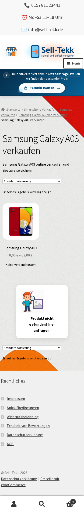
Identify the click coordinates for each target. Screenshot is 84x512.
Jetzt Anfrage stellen (64, 74)
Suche (42, 504)
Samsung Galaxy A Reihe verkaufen (43, 115)
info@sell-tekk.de (45, 29)
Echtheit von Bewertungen (28, 425)
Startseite (13, 109)
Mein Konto (14, 504)
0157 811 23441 (45, 5)
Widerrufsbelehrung (23, 416)
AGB (10, 443)
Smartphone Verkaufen (40, 109)
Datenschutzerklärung (25, 434)
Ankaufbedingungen (23, 407)
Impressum (16, 398)
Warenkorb (65, 500)
